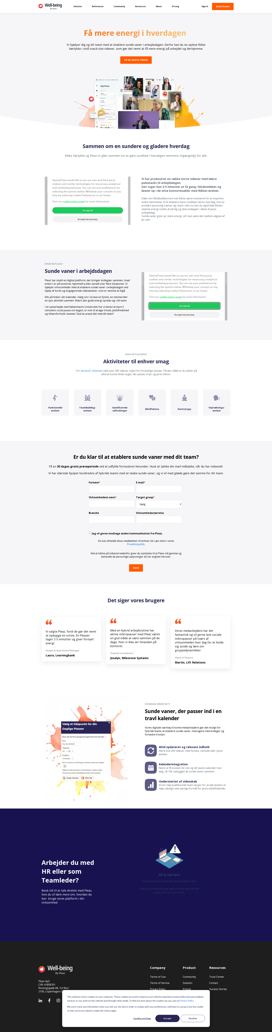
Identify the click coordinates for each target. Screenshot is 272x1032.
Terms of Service (160, 983)
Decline (193, 1018)
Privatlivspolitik (136, 544)
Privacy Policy (186, 1000)
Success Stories (218, 989)
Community (189, 976)
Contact (213, 983)
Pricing (187, 989)
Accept (167, 1018)
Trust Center (216, 976)
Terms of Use (158, 976)
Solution (187, 983)
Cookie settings (142, 1018)
